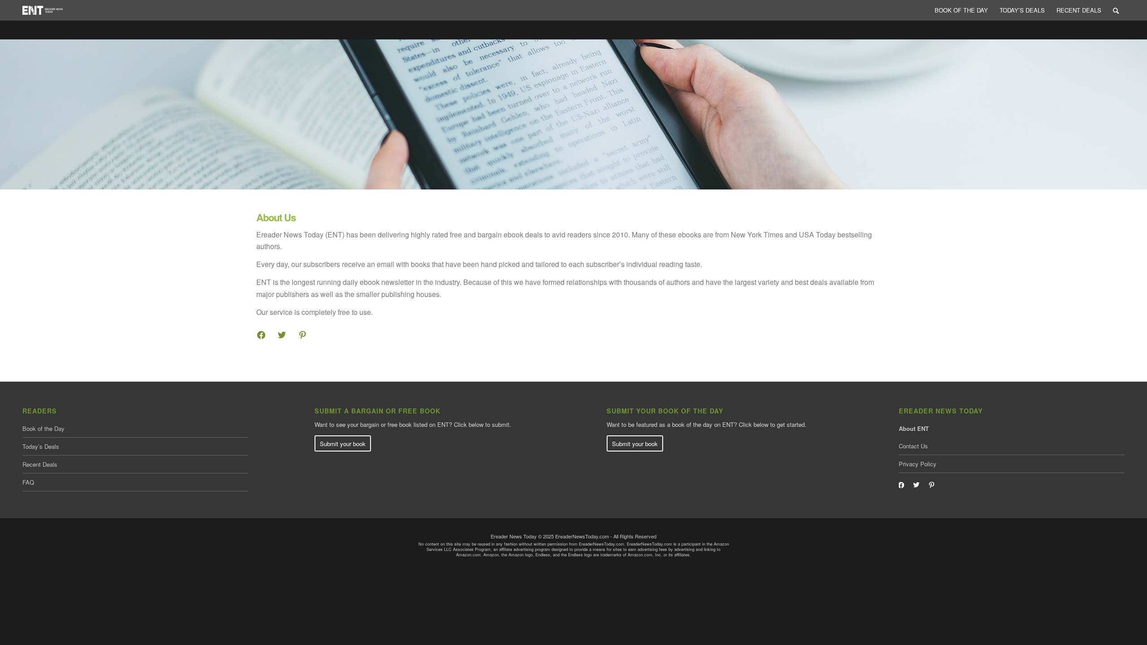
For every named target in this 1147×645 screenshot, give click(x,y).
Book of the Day (43, 428)
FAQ (28, 482)
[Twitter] (281, 334)
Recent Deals (39, 464)
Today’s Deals (40, 446)
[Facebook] (261, 334)
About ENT (914, 428)
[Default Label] (931, 484)
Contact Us (913, 446)
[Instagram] (302, 334)
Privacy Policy (917, 464)
